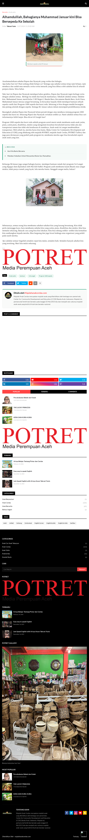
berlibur (72, 523)
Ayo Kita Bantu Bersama (16, 151)
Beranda (5, 12)
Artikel (12, 523)
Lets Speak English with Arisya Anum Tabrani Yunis (32, 481)
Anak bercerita (44, 506)
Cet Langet (32, 276)
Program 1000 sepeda (45, 276)
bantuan (22, 276)
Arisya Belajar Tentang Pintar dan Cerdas (28, 461)
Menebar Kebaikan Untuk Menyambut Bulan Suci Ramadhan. (29, 156)
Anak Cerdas (44, 503)
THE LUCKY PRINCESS (22, 407)
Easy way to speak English (23, 471)
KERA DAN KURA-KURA (23, 417)
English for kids (62, 523)
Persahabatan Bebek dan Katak (25, 398)
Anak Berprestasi (44, 499)
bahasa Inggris (44, 510)
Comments (72, 392)
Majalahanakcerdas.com (36, 293)
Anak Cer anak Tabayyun (44, 543)
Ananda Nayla (44, 557)
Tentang (76, 836)
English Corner (39, 523)
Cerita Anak (28, 523)
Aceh (5, 523)
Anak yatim (12, 12)
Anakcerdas (44, 554)
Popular (16, 392)
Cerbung (19, 523)
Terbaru (44, 392)
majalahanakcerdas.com (23, 836)
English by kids (51, 523)
